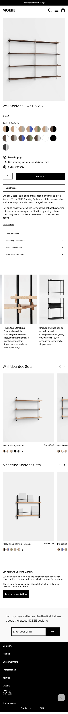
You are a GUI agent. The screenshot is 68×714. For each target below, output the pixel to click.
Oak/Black (6, 129)
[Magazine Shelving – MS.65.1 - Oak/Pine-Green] (11, 549)
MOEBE (6, 685)
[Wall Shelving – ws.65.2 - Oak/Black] (58, 451)
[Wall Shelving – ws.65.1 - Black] (15, 451)
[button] (64, 366)
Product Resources (14, 247)
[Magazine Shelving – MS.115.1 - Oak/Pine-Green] (66, 549)
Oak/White (14, 129)
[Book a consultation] (34, 584)
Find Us (6, 653)
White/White (45, 138)
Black (53, 138)
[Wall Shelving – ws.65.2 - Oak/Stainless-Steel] (66, 451)
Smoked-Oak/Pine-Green (29, 138)
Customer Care (10, 661)
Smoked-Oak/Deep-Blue (22, 138)
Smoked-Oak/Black (53, 129)
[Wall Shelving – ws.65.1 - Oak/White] (8, 451)
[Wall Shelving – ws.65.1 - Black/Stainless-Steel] (19, 451)
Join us (6, 677)
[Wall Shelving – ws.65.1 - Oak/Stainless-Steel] (11, 451)
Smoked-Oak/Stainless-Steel (37, 138)
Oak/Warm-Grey (22, 129)
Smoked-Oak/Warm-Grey (14, 138)
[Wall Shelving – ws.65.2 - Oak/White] (62, 451)
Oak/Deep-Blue (29, 129)
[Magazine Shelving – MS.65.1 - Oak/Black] (4, 549)
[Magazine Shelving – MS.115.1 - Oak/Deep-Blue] (62, 549)
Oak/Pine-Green (37, 129)
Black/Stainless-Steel (6, 147)
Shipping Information (15, 254)
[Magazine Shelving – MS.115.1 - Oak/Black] (58, 549)
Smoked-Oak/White (6, 138)
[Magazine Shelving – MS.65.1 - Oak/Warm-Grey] (15, 549)
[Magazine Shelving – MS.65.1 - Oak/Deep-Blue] (8, 549)
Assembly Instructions (15, 240)
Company (7, 645)
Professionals (9, 669)
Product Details (12, 233)
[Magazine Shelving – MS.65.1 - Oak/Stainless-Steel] (19, 549)
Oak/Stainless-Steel (45, 129)
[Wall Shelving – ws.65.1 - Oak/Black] (4, 451)
